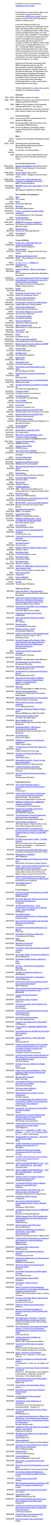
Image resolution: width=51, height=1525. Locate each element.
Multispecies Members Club (26, 166)
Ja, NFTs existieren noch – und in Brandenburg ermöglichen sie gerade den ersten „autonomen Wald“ (31, 908)
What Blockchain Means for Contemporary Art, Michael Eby (32, 1435)
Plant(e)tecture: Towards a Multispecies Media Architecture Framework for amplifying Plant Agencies (30, 1117)
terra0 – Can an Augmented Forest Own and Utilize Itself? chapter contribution (32, 867)
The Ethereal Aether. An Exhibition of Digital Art (32, 386)
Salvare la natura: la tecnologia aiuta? (30, 1305)
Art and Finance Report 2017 (26, 1479)
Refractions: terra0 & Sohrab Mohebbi (30, 667)
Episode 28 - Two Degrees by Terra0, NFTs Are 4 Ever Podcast (31, 1109)
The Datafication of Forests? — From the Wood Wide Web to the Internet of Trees (31, 1319)
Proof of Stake (21, 401)
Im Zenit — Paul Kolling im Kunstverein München (30, 967)
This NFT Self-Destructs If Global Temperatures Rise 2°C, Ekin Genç (28, 1151)
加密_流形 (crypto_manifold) (26, 451)
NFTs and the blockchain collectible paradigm (29, 703)
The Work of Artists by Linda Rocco (29, 972)
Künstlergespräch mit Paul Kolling (28, 662)
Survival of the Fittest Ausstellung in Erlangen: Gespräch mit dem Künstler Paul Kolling (31, 1311)
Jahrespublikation (22, 1440)
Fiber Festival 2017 (22, 573)
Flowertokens (21, 233)
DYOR (18, 335)
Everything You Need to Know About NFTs (31, 1022)
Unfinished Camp (22, 362)
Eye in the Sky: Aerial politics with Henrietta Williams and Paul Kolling (32, 922)
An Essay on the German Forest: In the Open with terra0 (32, 1369)
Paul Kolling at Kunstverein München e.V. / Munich (31, 929)
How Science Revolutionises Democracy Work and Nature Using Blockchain (31, 1500)
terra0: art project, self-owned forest (29, 1519)
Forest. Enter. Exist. (23, 514)
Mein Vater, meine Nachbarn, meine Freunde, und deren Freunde (29, 436)
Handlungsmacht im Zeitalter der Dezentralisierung (28, 1338)
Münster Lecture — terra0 (25, 629)
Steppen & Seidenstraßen (25, 441)
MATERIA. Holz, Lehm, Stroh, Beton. (29, 186)
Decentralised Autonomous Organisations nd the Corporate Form (31, 1380)
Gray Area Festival (22, 543)
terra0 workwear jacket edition (27, 1278)
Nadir (18, 202)
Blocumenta (20, 482)
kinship (18, 289)
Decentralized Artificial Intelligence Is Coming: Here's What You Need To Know (31, 1473)
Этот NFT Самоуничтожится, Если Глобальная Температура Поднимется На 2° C (31, 1158)
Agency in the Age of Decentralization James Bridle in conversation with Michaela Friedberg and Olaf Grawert (32, 1289)
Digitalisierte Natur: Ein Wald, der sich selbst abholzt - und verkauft (32, 1428)
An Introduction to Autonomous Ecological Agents (31, 672)
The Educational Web (24, 316)
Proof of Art (20, 405)
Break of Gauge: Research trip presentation (32, 698)
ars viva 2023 (21, 349)
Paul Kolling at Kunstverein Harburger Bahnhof (30, 1253)
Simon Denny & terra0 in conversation (30, 977)
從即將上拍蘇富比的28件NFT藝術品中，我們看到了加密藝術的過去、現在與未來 (32, 1171)
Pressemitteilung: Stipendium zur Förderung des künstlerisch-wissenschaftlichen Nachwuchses (32, 1240)
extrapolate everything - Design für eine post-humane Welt (30, 761)
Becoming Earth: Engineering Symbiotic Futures (30, 774)
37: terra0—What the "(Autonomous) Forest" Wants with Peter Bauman (32, 900)
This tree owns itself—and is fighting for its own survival (31, 1005)
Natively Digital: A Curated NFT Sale (29, 410)
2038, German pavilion (24, 419)
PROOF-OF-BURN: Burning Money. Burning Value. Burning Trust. (32, 567)
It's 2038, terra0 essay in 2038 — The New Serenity (31, 840)
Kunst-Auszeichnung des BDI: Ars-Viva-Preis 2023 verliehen (32, 1032)
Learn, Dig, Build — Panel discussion (29, 591)
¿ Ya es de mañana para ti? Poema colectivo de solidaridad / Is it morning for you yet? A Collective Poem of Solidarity (32, 280)
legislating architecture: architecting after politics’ (31, 1360)
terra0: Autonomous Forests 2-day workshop (28, 652)
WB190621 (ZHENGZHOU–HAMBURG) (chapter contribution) (30, 803)
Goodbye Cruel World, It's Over (27, 462)
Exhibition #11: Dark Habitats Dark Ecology (31, 548)
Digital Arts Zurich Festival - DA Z (28, 293)
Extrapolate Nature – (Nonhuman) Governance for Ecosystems (28, 728)
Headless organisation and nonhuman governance (30, 741)
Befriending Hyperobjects (25, 509)
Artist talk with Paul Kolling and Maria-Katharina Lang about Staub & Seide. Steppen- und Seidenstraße (30, 680)
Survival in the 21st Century (26, 298)
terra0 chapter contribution (26, 822)
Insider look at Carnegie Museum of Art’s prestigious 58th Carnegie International (31, 1072)
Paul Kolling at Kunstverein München (29, 934)
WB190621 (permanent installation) (28, 222)
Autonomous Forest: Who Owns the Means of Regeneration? (32, 608)
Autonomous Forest (32, 16)
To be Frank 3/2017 (23, 1494)
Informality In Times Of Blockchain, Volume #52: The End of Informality (32, 1446)
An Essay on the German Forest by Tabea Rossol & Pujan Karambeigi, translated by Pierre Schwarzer (31, 1508)
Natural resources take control (27, 716)
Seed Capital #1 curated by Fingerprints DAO (30, 375)
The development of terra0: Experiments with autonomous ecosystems (31, 816)
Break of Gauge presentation (26, 691)
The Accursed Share (23, 321)
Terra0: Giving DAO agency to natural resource (30, 1345)
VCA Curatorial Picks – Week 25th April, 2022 (30, 1039)
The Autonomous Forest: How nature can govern (31, 748)
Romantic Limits (22, 494)
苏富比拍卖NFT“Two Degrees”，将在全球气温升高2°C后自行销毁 (32, 1138)
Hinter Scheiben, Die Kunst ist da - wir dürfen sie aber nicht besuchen (30, 1191)
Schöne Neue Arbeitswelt (25, 307)
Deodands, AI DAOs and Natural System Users (31, 710)
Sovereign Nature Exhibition (26, 478)
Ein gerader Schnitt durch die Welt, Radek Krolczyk (31, 1273)
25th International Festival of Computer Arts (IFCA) (32, 467)
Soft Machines (21, 353)
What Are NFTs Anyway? (25, 1077)
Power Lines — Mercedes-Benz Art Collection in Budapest (28, 180)
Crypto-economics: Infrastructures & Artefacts (29, 531)
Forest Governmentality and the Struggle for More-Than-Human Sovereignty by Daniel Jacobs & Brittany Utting (32, 1057)
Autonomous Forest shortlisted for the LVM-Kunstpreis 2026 (32, 893)
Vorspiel (18, 582)
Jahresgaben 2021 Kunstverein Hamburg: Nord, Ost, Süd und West (31, 1083)
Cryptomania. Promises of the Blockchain (31, 302)
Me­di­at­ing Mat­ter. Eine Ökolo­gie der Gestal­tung (32, 860)
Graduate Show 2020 (24, 446)
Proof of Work (21, 525)
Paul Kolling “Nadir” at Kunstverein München (32, 955)
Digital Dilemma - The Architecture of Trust (32, 498)
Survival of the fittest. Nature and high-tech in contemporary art (32, 1299)
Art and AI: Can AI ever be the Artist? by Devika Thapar (30, 1391)
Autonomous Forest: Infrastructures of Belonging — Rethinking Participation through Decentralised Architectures (30, 600)
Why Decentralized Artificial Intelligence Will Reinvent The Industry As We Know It (32, 1484)
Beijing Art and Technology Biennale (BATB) (32, 344)
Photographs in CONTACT (25, 855)
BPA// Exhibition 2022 (24, 325)
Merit (17, 197)
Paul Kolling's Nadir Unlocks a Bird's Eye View (31, 960)
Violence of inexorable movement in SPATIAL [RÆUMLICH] (29, 810)
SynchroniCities (21, 426)
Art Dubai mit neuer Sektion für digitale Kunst (30, 1065)
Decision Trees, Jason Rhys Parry (28, 1225)
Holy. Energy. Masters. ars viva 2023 (29, 312)
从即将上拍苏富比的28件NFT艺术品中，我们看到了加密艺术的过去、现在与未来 (32, 1164)
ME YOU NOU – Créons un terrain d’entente (32, 503)
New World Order (22, 552)
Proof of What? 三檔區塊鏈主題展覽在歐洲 (31, 1027)
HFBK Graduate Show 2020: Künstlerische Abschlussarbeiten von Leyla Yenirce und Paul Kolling (32, 1218)
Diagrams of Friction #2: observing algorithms (28, 755)
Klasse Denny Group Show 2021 (27, 430)
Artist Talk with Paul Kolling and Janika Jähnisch (30, 619)
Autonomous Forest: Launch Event (28, 613)
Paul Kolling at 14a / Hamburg (27, 1000)
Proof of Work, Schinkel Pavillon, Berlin (30, 1385)
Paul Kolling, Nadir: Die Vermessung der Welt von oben (32, 949)
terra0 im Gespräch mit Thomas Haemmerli (32, 634)
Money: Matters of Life (24, 720)
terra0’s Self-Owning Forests (26, 995)
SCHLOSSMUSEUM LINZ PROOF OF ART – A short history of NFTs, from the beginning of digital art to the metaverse (32, 1102)
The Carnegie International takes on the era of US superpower (32, 1012)
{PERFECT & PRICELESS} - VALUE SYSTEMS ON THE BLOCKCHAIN (28, 520)
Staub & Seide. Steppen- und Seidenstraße (32, 380)
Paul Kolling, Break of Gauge (26, 1197)
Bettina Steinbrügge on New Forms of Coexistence (30, 1094)
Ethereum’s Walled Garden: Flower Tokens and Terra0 (31, 1411)
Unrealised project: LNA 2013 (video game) (31, 850)
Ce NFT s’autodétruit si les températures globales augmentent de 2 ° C (31, 1145)
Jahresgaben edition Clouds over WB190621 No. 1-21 (32, 1211)
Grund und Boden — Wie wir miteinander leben (31, 270)
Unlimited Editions (22, 1456)
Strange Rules (21, 173)
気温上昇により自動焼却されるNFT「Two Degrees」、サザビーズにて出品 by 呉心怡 (31, 1131)
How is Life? (20, 330)
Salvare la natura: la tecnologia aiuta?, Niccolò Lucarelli (30, 1266)
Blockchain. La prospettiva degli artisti (30, 1461)
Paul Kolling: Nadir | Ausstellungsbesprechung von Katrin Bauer (32, 915)
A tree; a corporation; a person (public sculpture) (30, 212)
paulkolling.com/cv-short (25, 6)
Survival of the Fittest (23, 457)
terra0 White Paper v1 (24, 883)
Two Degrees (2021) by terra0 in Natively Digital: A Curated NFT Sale (31, 1184)
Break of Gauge (21, 229)
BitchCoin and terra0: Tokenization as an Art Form (32, 1466)
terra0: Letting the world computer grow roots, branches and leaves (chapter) (30, 794)
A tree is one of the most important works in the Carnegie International (32, 983)
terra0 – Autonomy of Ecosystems (28, 1353)
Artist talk (19, 687)
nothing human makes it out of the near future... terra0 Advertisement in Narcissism (32, 878)
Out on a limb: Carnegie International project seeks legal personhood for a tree (32, 989)
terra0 (28, 14)
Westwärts (19, 206)
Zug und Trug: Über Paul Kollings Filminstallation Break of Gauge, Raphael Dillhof (31, 1203)
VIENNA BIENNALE (23, 487)
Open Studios (21, 473)
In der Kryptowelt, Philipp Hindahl (28, 1396)
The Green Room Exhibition (26, 1088)
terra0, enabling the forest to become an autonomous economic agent (31, 1125)
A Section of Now (22, 391)
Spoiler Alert (20, 358)
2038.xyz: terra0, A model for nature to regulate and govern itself (30, 1178)
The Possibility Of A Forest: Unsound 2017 (31, 1490)
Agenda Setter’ (21, 1452)
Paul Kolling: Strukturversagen (27, 1017)
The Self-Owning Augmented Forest (29, 1514)
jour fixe (18, 658)
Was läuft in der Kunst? (24, 943)
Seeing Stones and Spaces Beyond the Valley (30, 368)
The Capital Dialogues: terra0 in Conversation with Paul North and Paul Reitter (30, 787)
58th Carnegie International (26, 339)
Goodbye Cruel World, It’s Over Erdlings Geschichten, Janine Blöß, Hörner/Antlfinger (30, 1232)
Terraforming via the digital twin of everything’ (28, 1402)
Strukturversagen (22, 218)
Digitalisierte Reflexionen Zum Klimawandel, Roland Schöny (32, 1259)
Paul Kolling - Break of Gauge (27, 1283)
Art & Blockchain (22, 736)
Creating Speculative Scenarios (27, 767)
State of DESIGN (22, 577)
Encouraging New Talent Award (27, 1247)
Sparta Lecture (21, 624)
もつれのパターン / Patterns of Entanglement (27, 264)
